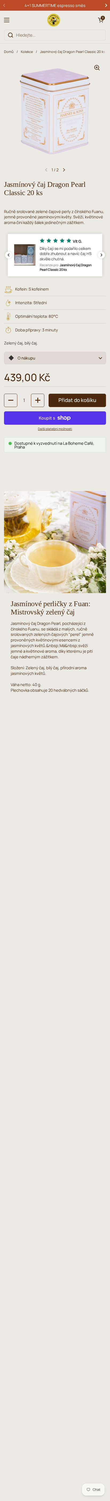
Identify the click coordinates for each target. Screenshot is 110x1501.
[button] (100, 20)
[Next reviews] (101, 255)
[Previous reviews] (8, 255)
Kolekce (27, 51)
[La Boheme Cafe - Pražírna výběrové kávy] (54, 20)
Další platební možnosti (55, 429)
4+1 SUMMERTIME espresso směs (55, 5)
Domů (9, 51)
